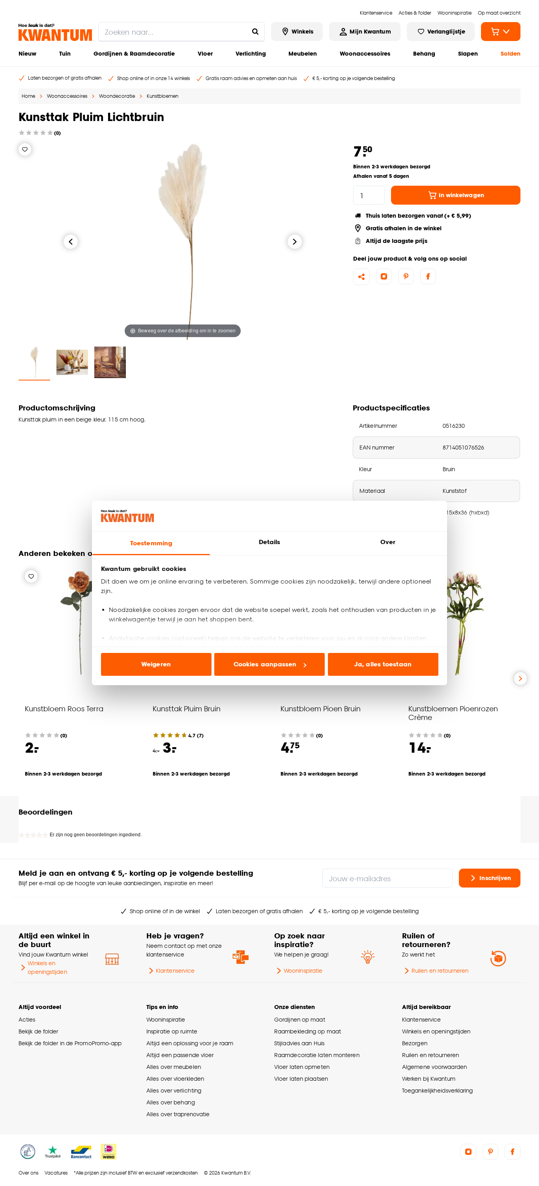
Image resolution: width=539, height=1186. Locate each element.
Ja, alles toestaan (383, 664)
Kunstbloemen (162, 96)
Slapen (468, 53)
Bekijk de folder (38, 1031)
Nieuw (27, 53)
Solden (510, 53)
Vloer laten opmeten (301, 1066)
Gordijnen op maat (299, 1019)
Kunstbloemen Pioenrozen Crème (453, 713)
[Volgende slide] (520, 678)
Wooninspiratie (303, 970)
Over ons (28, 1173)
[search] (181, 31)
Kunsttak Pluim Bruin (187, 708)
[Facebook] (428, 276)
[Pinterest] (406, 276)
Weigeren (156, 664)
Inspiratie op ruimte (171, 1031)
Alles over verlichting (173, 1090)
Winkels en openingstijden (47, 967)
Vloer (205, 53)
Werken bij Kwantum (428, 1078)
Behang (424, 53)
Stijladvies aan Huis (299, 1043)
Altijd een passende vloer (179, 1055)
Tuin (65, 53)
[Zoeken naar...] (255, 31)
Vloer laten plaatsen (301, 1078)
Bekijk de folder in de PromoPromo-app (70, 1043)
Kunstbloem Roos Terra (64, 708)
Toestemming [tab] (151, 543)
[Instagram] (384, 276)
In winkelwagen (461, 195)
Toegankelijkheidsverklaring (437, 1090)
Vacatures (56, 1173)
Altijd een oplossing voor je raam (189, 1043)
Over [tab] (387, 542)
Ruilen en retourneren (440, 970)
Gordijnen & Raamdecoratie (134, 53)
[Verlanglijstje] (25, 149)
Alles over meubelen (173, 1066)
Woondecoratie (117, 96)
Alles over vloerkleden (175, 1078)
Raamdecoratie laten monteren (316, 1055)
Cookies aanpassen (265, 664)
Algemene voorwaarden (434, 1066)
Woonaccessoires (365, 53)
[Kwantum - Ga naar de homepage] (55, 32)
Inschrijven (495, 878)
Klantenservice (175, 970)
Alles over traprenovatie (178, 1114)
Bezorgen (414, 1043)
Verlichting (251, 53)
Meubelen (302, 53)
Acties (27, 1019)
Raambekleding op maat (307, 1031)
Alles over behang (170, 1102)
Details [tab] (270, 542)
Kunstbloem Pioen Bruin (321, 708)
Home (28, 96)
